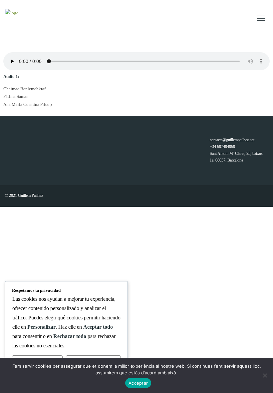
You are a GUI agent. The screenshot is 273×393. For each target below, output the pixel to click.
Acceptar (138, 383)
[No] (264, 375)
